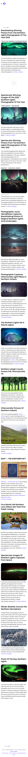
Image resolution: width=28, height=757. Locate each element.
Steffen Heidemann (19, 495)
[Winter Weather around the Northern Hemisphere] (14, 646)
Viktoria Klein (7, 497)
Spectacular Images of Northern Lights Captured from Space (13, 557)
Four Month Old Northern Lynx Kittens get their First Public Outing (13, 506)
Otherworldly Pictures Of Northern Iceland (12, 409)
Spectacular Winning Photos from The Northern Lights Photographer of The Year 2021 (13, 144)
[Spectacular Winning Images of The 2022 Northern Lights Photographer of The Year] (14, 124)
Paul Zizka (12, 360)
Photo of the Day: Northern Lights (13, 660)
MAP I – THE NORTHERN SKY (13, 458)
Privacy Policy (5, 753)
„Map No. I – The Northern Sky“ (9, 482)
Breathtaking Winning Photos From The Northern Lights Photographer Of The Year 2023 (13, 34)
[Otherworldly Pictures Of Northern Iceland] (14, 443)
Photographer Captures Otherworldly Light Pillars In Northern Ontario (13, 276)
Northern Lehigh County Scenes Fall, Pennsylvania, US (13, 371)
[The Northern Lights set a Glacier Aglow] (14, 345)
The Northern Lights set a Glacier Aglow (12, 323)
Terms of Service (13, 753)
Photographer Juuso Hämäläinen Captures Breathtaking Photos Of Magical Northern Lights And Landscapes (12, 216)
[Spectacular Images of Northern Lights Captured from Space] (14, 580)
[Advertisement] (14, 18)
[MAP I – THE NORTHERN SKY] (14, 478)
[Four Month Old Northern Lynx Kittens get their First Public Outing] (14, 529)
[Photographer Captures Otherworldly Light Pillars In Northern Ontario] (14, 296)
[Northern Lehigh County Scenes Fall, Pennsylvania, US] (14, 391)
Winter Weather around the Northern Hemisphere (14, 607)
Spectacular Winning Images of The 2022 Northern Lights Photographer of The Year (13, 98)
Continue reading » (17, 72)
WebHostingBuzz (14, 751)
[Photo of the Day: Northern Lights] (14, 681)
